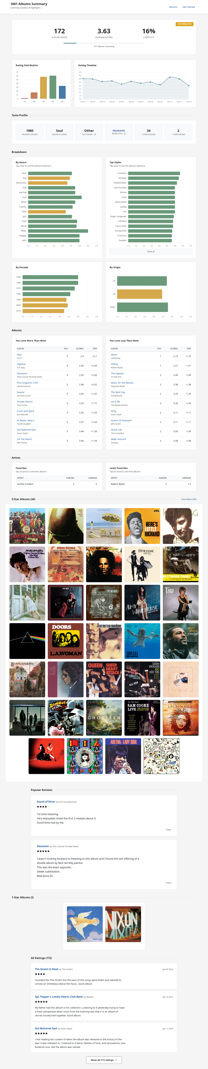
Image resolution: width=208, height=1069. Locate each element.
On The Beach (24, 439)
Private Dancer (25, 401)
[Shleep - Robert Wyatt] (85, 924)
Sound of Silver (46, 801)
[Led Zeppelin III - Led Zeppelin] (161, 756)
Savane (21, 392)
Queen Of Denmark (121, 420)
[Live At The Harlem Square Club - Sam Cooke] (142, 718)
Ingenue (21, 364)
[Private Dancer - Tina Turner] (181, 603)
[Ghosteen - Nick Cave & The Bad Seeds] (104, 718)
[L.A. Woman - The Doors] (66, 641)
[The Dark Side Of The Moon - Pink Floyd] (27, 641)
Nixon (114, 354)
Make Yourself (118, 439)
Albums (173, 6)
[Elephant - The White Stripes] (46, 756)
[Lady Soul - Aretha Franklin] (123, 756)
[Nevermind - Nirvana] (142, 641)
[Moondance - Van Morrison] (104, 641)
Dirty (113, 411)
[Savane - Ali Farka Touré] (181, 564)
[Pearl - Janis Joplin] (66, 603)
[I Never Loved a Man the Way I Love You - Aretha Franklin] (27, 564)
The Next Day (118, 392)
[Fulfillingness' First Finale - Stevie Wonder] (66, 564)
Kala (19, 354)
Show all (151, 251)
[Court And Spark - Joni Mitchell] (181, 679)
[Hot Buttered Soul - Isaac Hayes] (66, 526)
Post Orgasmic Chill (27, 382)
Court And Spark (25, 411)
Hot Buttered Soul (26, 429)
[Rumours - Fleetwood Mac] (142, 564)
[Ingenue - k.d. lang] (181, 526)
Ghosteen (22, 373)
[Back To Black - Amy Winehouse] (142, 603)
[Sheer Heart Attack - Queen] (104, 679)
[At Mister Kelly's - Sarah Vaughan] (142, 679)
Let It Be (115, 401)
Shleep (114, 364)
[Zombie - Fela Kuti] (66, 718)
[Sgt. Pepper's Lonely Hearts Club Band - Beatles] (27, 526)
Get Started (189, 6)
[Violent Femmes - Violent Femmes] (27, 603)
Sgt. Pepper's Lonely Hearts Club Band (59, 996)
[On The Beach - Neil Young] (104, 526)
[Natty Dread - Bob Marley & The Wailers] (104, 564)
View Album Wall (188, 499)
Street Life (116, 429)
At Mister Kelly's (25, 420)
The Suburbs (117, 373)
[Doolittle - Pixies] (104, 603)
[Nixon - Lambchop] (123, 924)
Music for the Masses (122, 382)
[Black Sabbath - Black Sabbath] (27, 679)
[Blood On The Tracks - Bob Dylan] (66, 679)
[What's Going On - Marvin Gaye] (181, 641)
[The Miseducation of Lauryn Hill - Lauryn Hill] (181, 718)
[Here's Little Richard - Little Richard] (142, 526)
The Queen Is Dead (46, 969)
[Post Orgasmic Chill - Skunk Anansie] (27, 718)
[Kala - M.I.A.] (85, 756)
